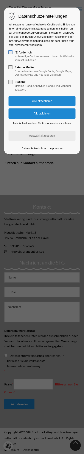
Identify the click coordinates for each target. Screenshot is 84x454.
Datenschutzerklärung (34, 148)
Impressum (56, 148)
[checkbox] (10, 52)
